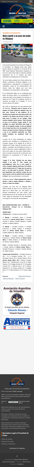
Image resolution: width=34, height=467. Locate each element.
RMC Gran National (8, 278)
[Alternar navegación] (3, 26)
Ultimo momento (20, 278)
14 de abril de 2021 (8, 41)
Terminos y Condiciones (8, 444)
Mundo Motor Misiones (21, 459)
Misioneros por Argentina (11, 33)
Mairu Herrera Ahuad (24, 276)
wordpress (20, 464)
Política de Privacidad (7, 441)
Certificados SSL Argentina (17, 448)
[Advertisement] (17, 350)
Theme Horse (26, 462)
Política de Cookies (6, 439)
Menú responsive (31, 1)
